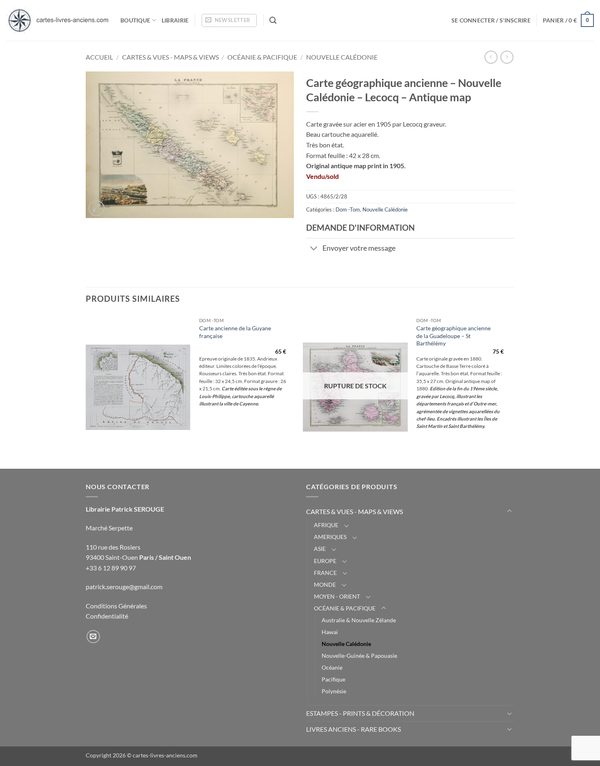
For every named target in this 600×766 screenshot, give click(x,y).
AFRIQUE (326, 524)
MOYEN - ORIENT (337, 596)
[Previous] (86, 390)
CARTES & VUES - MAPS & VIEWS (170, 57)
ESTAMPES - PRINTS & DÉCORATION (360, 713)
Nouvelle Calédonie (342, 57)
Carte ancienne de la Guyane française (235, 332)
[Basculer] (314, 249)
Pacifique (333, 679)
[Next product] (490, 57)
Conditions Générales (116, 606)
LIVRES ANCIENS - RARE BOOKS (353, 729)
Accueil (99, 57)
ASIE (320, 548)
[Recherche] (272, 20)
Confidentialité (107, 616)
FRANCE (325, 572)
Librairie (175, 20)
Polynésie (334, 691)
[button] (229, 20)
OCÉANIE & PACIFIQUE (262, 57)
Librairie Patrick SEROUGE (125, 509)
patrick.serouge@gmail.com (124, 586)
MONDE (325, 584)
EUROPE (325, 560)
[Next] (512, 390)
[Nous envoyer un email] (93, 637)
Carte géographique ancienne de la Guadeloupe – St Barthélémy (453, 336)
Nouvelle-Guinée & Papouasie (359, 655)
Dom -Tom (348, 209)
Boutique (135, 20)
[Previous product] (506, 57)
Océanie (332, 667)
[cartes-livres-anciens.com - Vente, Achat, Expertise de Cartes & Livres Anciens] (57, 20)
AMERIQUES (330, 536)
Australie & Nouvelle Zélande (359, 620)
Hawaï (330, 631)
